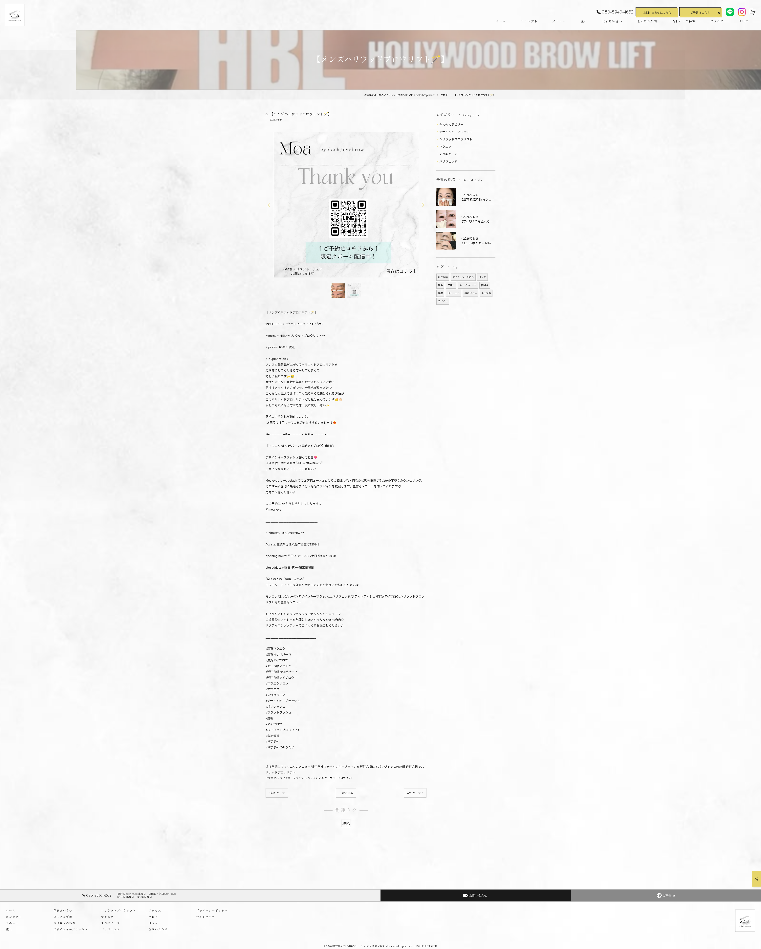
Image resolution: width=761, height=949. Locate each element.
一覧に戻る (346, 793)
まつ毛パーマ (448, 154)
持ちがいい (471, 293)
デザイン (443, 301)
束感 (440, 293)
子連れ (451, 285)
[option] (346, 204)
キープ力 (486, 293)
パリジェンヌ (315, 778)
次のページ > (415, 793)
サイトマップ (205, 917)
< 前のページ (277, 793)
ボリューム (454, 293)
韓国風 (484, 285)
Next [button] (422, 205)
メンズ (482, 277)
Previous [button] (269, 205)
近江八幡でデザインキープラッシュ (335, 766)
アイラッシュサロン (463, 277)
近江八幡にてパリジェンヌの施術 (382, 766)
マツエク (271, 778)
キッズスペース (468, 285)
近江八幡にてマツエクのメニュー (288, 766)
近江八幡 (443, 277)
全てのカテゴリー (451, 124)
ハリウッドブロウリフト (339, 778)
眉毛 (440, 285)
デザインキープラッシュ (291, 778)
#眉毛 (346, 823)
